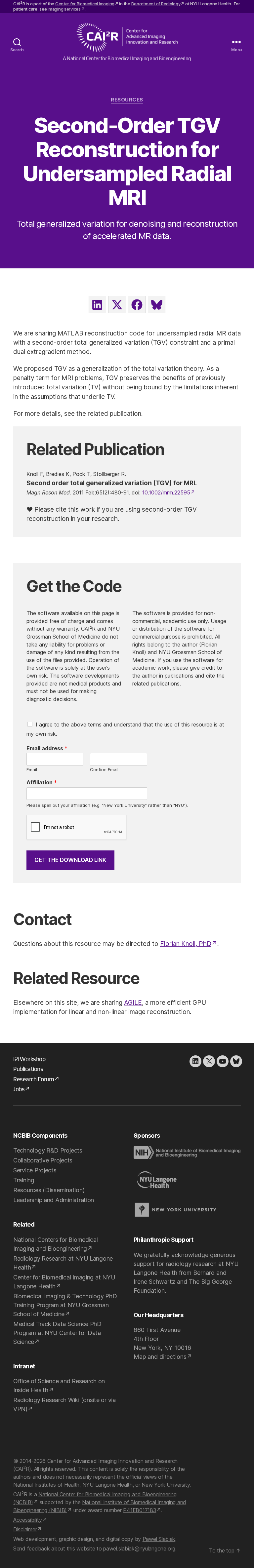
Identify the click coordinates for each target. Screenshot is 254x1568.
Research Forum (33, 1079)
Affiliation (41, 782)
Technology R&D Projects (47, 1150)
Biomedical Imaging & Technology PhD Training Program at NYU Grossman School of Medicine (65, 1305)
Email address (46, 748)
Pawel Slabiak (159, 1539)
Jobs (18, 1088)
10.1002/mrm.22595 (166, 492)
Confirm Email (104, 769)
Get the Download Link (70, 860)
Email (31, 769)
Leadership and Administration (53, 1199)
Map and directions (160, 1356)
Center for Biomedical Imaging (84, 3)
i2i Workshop (29, 1058)
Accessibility (27, 1519)
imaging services (64, 9)
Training (23, 1180)
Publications (28, 1068)
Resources (127, 100)
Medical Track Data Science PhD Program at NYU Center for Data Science (57, 1332)
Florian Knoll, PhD (185, 944)
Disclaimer (25, 1529)
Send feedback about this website (54, 1548)
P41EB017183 (139, 1510)
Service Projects (35, 1170)
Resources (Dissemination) (48, 1190)
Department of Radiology (156, 3)
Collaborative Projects (42, 1160)
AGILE (133, 1002)
